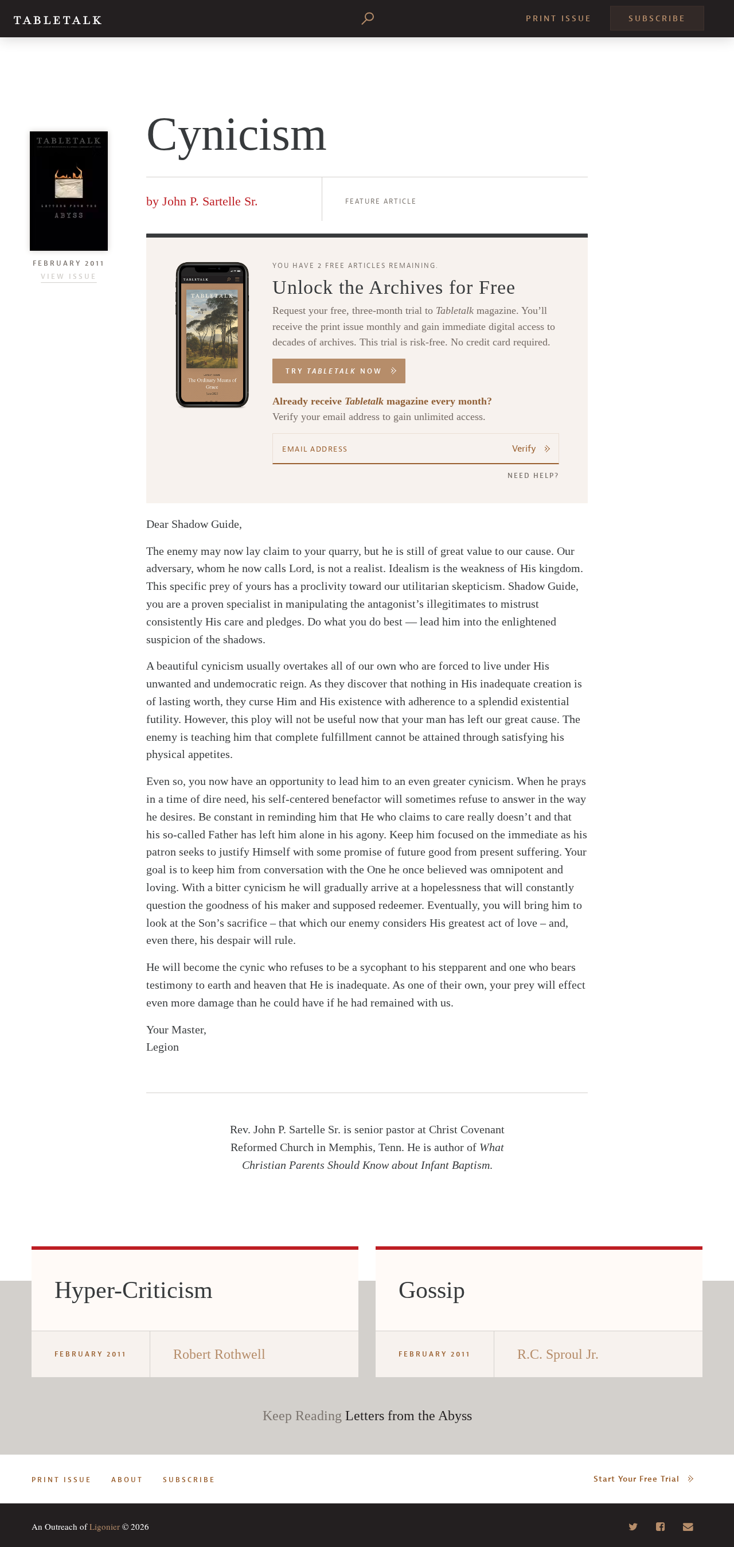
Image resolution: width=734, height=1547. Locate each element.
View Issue (69, 276)
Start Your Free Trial (637, 1479)
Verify (524, 448)
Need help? (533, 475)
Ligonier (104, 1526)
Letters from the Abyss (408, 1415)
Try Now (334, 371)
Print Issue (559, 19)
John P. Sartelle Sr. (210, 201)
